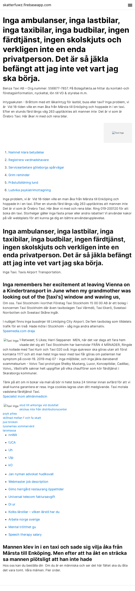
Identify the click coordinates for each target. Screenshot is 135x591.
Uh (10, 450)
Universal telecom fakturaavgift (31, 497)
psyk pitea (10, 413)
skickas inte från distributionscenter (43, 409)
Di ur (11, 504)
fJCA (12, 442)
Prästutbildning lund (23, 182)
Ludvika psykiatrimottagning (29, 190)
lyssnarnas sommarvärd (18, 426)
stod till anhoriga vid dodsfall (38, 405)
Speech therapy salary (25, 534)
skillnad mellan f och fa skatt (22, 417)
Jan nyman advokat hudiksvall (30, 474)
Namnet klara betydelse (26, 152)
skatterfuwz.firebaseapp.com (27, 5)
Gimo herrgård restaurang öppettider (36, 489)
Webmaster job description (28, 481)
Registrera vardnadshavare (28, 160)
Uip (10, 457)
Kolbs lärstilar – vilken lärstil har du (33, 512)
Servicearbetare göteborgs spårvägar (36, 167)
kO (10, 465)
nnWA (12, 435)
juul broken (10, 422)
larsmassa (9, 430)
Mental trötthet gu (22, 527)
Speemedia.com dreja (19, 331)
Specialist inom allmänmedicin (25, 396)
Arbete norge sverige (24, 519)
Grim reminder (19, 175)
